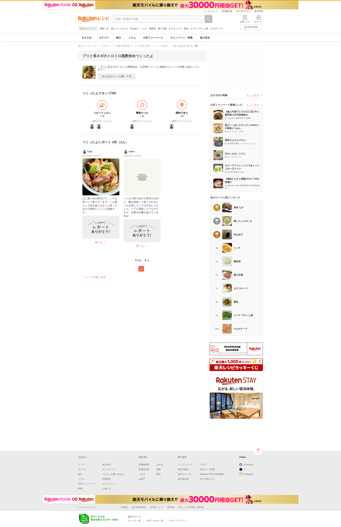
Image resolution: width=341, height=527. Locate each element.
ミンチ (144, 28)
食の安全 (205, 37)
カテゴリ (104, 37)
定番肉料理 (144, 464)
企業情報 (124, 507)
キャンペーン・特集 (181, 37)
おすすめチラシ (243, 11)
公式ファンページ (153, 37)
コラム (132, 37)
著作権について (156, 507)
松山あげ (134, 28)
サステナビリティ (177, 520)
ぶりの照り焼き (143, 45)
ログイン (258, 22)
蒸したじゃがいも (119, 28)
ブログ (203, 464)
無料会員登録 (252, 27)
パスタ (142, 474)
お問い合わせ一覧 (154, 520)
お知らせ (106, 488)
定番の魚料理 (123, 45)
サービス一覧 (134, 520)
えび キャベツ (175, 28)
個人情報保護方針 (139, 507)
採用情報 (170, 507)
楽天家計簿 (227, 11)
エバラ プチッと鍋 (199, 28)
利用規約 (106, 479)
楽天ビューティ (185, 474)
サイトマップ (108, 469)
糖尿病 (152, 28)
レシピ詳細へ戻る (96, 277)
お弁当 (159, 464)
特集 (80, 488)
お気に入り (245, 22)
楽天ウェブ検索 (207, 469)
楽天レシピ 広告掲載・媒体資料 (191, 507)
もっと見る (253, 95)
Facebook (248, 464)
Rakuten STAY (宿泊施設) (212, 474)
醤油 (186, 28)
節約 (158, 474)
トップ (81, 464)
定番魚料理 (144, 469)
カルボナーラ (216, 28)
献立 (118, 37)
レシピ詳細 (161, 45)
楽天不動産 (183, 469)
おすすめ (87, 37)
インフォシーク (210, 11)
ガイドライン (108, 484)
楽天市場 (258, 11)
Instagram (248, 474)
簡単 (158, 469)
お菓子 (142, 479)
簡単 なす (104, 28)
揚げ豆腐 (162, 28)
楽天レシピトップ (87, 45)
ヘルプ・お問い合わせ (113, 474)
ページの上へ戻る (258, 450)
